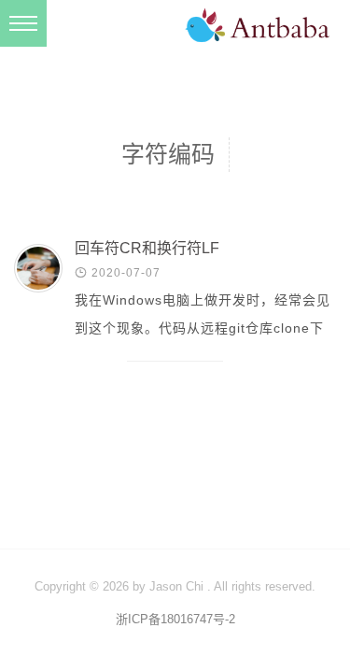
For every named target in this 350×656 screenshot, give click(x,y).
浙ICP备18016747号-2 (175, 619)
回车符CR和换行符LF (147, 248)
